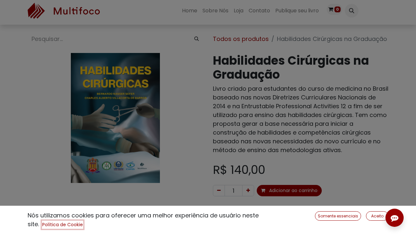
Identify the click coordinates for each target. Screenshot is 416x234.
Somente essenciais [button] (338, 216)
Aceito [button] (377, 216)
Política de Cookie (62, 224)
